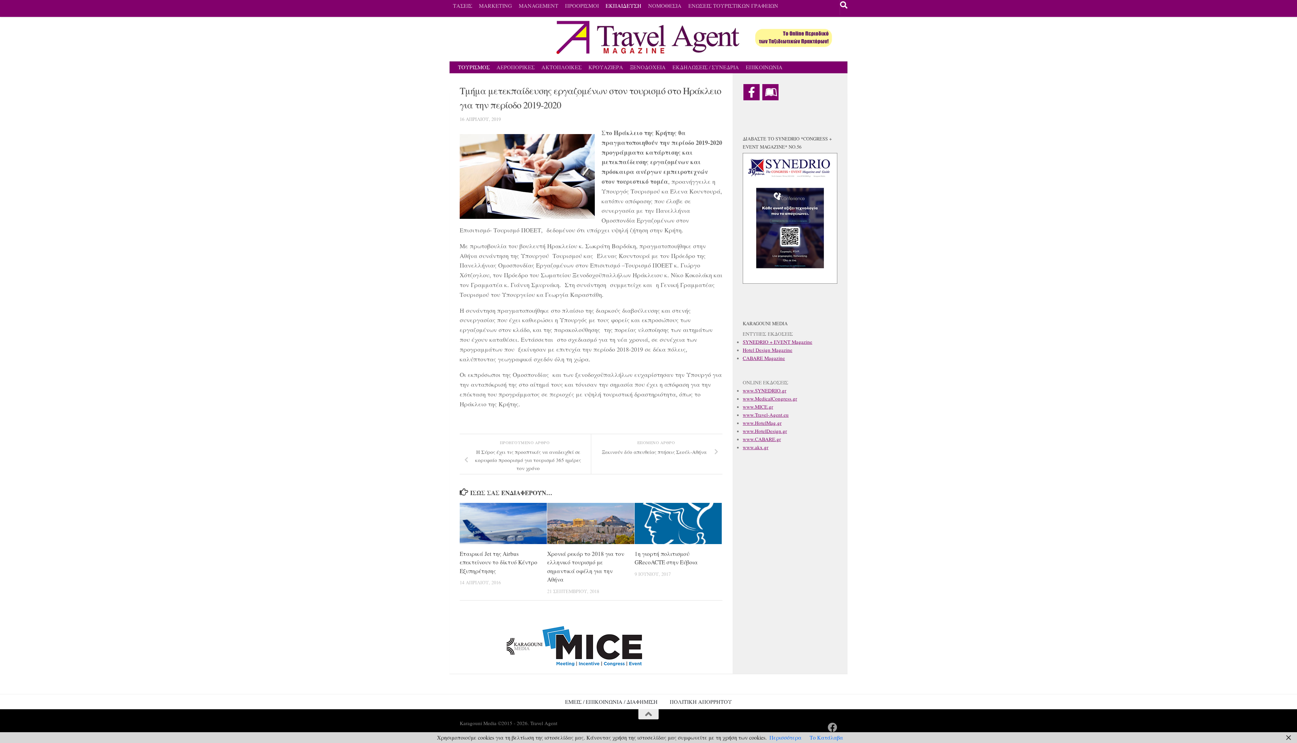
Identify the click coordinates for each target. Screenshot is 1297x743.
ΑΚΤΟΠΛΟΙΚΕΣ (561, 67)
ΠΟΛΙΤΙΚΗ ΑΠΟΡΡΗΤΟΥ (701, 701)
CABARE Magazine (764, 358)
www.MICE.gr (758, 406)
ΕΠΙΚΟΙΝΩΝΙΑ (764, 67)
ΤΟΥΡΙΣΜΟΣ (474, 67)
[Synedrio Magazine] (770, 92)
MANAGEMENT (538, 5)
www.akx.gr (755, 447)
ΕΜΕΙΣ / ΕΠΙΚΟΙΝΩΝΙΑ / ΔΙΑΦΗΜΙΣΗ (611, 701)
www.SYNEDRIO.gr (764, 390)
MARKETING (495, 5)
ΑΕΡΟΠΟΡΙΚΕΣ (516, 67)
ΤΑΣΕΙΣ (462, 5)
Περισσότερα (785, 737)
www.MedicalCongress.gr (770, 398)
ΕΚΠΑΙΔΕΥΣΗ (623, 5)
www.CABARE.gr (762, 439)
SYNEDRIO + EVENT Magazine (777, 341)
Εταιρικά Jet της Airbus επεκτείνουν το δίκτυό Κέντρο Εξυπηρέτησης (498, 562)
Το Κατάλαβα (826, 737)
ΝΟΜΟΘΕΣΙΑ (665, 5)
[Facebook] (751, 92)
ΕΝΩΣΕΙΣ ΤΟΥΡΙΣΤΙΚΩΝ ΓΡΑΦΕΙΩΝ (733, 5)
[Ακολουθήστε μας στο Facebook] (832, 727)
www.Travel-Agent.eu (766, 414)
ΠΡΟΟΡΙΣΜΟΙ (582, 5)
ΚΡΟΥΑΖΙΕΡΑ (605, 67)
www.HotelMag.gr (762, 422)
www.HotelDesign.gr (765, 431)
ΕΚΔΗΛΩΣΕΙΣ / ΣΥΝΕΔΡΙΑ (705, 67)
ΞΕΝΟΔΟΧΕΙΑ (648, 67)
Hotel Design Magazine (767, 350)
